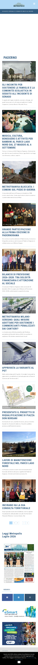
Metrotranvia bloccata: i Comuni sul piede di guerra (18, 188)
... (27, 104)
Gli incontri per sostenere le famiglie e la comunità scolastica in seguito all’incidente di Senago (18, 90)
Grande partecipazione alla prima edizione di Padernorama (16, 232)
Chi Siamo (5, 650)
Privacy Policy (19, 659)
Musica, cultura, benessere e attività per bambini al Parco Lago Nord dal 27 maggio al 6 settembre (17, 141)
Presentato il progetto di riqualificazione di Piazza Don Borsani (18, 415)
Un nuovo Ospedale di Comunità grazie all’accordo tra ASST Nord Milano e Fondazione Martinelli (18, 11)
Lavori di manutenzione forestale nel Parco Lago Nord (18, 463)
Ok (19, 662)
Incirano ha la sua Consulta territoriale (16, 507)
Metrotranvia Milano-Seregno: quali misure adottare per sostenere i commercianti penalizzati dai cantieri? (18, 322)
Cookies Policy (30, 657)
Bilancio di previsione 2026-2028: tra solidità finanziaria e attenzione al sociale (17, 279)
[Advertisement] (19, 34)
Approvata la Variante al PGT (18, 369)
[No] (36, 658)
